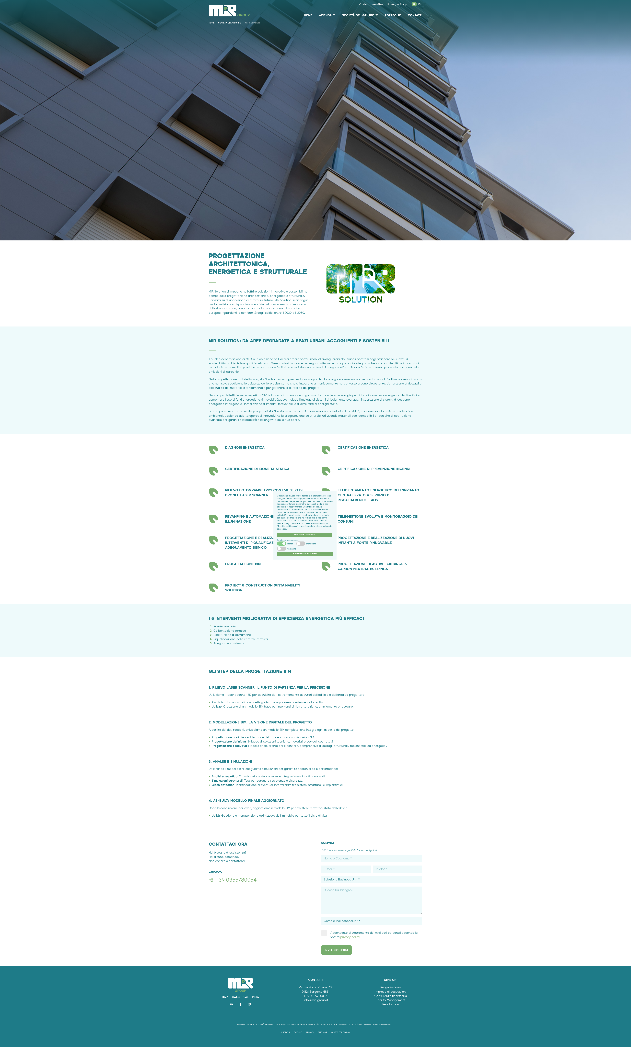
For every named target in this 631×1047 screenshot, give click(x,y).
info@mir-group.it (316, 1000)
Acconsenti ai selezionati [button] (305, 553)
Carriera (363, 4)
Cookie (298, 1032)
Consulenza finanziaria (390, 996)
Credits (285, 1032)
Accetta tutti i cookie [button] (304, 534)
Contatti (415, 15)
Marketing (291, 549)
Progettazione (390, 987)
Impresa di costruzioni (390, 991)
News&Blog (378, 4)
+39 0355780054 (236, 880)
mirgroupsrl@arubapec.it (379, 1024)
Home (308, 15)
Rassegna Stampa (397, 4)
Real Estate (390, 1004)
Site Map (322, 1032)
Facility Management (390, 1000)
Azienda (325, 15)
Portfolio (393, 15)
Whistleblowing (340, 1032)
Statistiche (311, 544)
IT (414, 4)
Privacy (310, 1032)
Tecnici (290, 544)
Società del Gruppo (358, 15)
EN (419, 4)
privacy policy (350, 937)
